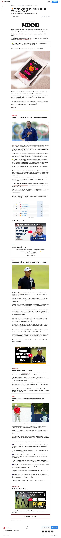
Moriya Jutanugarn (26, 373)
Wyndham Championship (23, 384)
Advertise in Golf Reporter (30, 516)
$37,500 (17, 162)
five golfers (35, 431)
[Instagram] (52, 531)
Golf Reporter (13, 5)
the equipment (19, 33)
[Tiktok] (46, 531)
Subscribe (55, 1)
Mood (12, 96)
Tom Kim (20, 292)
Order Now (13, 107)
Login (49, 1)
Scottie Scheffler (15, 145)
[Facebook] (49, 531)
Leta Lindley (20, 377)
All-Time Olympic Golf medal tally (21, 185)
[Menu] (59, 1)
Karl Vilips (37, 388)
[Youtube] (43, 531)
